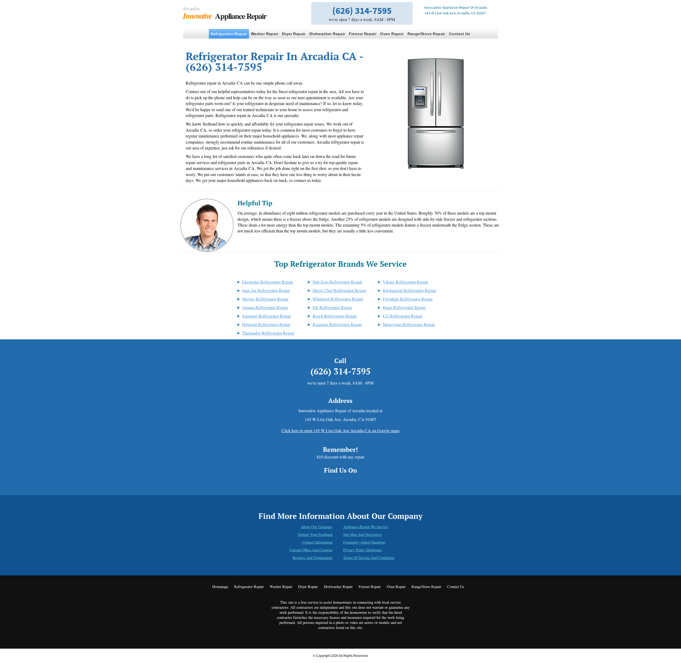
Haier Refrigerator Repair (404, 307)
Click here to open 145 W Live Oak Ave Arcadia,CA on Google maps (340, 430)
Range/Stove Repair (426, 34)
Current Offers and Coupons (311, 549)
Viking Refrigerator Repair (405, 282)
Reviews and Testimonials (313, 557)
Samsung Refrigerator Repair (266, 316)
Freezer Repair (363, 34)
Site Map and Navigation (362, 534)
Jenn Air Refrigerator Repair (266, 290)
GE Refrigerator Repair (332, 307)
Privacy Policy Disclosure (362, 549)
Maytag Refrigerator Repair (265, 299)
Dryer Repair (294, 34)
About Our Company (317, 526)
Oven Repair (392, 34)
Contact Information (317, 542)
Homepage (220, 586)
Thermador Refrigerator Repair (268, 333)
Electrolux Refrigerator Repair (267, 282)
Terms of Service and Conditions (369, 557)
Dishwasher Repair (327, 34)
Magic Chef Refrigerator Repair (339, 290)
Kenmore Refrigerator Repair (337, 324)
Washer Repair (264, 34)
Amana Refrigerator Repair (265, 307)
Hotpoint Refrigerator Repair (266, 324)
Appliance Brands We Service (365, 526)
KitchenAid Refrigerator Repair (409, 290)
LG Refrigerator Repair (402, 316)
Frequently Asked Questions (364, 542)
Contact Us (459, 34)
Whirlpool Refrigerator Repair (338, 299)
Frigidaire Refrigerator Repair (408, 299)
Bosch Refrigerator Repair (335, 316)
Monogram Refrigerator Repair (409, 324)
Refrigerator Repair (229, 34)
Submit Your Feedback (315, 534)
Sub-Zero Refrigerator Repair (337, 282)
